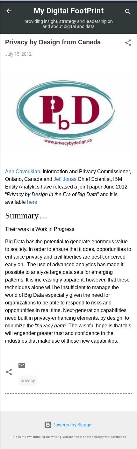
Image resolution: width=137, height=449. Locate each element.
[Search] (128, 13)
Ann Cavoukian (22, 171)
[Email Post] (21, 367)
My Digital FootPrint (68, 10)
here (32, 202)
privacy (28, 380)
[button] (128, 44)
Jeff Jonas (65, 179)
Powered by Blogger (72, 424)
